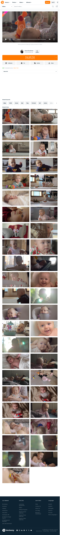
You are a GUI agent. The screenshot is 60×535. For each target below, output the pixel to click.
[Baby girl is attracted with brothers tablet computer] (44, 360)
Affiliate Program (23, 509)
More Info (6, 70)
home (16, 102)
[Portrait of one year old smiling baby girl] (44, 442)
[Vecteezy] (2, 2)
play (27, 102)
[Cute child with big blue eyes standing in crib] (15, 262)
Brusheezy (4, 503)
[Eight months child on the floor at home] (44, 181)
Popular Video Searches (22, 518)
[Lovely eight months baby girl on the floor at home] (15, 148)
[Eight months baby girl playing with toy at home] (15, 132)
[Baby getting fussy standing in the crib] (15, 279)
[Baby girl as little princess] (15, 230)
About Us (37, 507)
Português (49, 507)
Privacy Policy (46, 531)
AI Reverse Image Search (6, 516)
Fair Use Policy (53, 531)
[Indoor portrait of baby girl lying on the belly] (44, 213)
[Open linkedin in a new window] (21, 531)
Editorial (28, 2)
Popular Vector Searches (22, 511)
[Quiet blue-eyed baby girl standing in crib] (44, 246)
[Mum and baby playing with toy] (15, 475)
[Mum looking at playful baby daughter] (15, 426)
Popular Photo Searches (22, 515)
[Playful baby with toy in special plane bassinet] (44, 262)
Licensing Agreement (21, 504)
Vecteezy (4, 505)
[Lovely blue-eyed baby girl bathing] (44, 328)
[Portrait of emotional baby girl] (15, 181)
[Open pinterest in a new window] (24, 531)
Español (49, 505)
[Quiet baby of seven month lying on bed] (15, 197)
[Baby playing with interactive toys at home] (44, 426)
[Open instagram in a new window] (19, 531)
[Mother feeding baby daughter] (44, 311)
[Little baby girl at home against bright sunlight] (44, 295)
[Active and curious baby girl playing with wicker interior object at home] (44, 230)
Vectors (7, 2)
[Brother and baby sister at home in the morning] (15, 377)
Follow (37, 52)
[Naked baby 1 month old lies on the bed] (15, 360)
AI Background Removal (6, 520)
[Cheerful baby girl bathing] (44, 279)
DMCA (20, 507)
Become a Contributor (38, 512)
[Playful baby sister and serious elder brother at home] (44, 377)
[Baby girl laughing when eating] (15, 311)
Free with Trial (30, 57)
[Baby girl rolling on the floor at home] (44, 164)
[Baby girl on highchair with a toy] (15, 328)
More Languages (51, 514)
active (45, 102)
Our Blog (37, 510)
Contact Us (37, 505)
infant (51, 102)
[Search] (53, 6)
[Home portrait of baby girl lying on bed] (15, 115)
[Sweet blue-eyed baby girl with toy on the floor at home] (44, 148)
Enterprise (4, 510)
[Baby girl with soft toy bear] (15, 442)
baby (5, 102)
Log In (53, 2)
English (49, 503)
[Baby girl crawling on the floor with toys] (44, 197)
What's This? (16, 68)
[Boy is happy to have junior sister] (44, 458)
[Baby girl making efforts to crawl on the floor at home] (15, 164)
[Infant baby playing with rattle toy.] (15, 409)
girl (40, 102)
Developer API (5, 514)
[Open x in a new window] (28, 531)
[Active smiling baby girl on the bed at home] (44, 409)
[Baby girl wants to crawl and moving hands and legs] (15, 295)
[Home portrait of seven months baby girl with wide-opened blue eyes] (44, 344)
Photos (14, 2)
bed (22, 102)
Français (49, 512)
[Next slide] (54, 102)
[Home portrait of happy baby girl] (44, 132)
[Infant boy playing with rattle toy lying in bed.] (44, 393)
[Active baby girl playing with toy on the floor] (44, 115)
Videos (21, 2)
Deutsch (49, 510)
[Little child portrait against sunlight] (15, 458)
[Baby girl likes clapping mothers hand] (15, 393)
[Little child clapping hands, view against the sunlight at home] (15, 344)
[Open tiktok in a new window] (26, 531)
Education (4, 512)
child (10, 102)
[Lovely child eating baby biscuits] (15, 213)
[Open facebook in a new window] (17, 531)
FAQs (36, 503)
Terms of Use (39, 531)
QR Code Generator (4, 523)
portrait (34, 102)
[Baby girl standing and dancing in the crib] (15, 246)
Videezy (4, 507)
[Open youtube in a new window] (31, 531)
